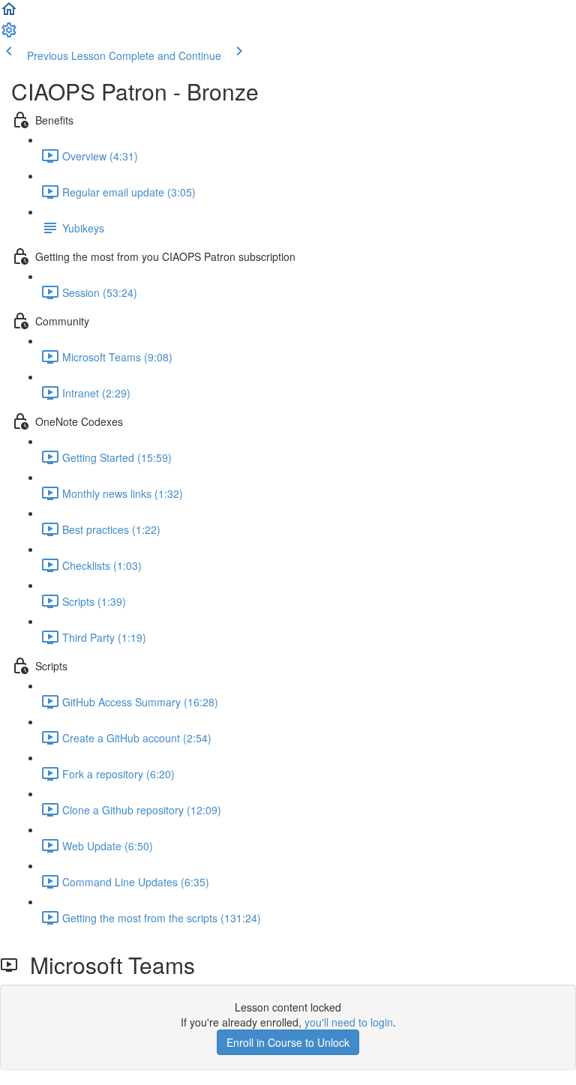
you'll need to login (348, 1022)
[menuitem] (9, 34)
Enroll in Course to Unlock (288, 1042)
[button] (9, 13)
